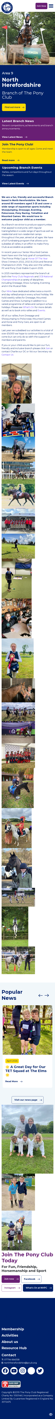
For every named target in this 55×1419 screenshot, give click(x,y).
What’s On (28, 307)
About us (10, 1342)
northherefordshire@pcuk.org (19, 1363)
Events (41, 310)
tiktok (31, 1370)
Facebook (30, 1279)
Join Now (41, 6)
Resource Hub (14, 1348)
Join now (9, 1279)
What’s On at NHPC (37, 1288)
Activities (10, 1335)
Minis (9, 291)
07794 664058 (10, 1359)
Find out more (12, 107)
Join (48, 348)
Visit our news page (26, 1100)
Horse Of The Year (38, 258)
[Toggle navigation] (51, 6)
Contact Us (7, 354)
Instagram (10, 1288)
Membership (13, 1329)
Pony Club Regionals (23, 276)
